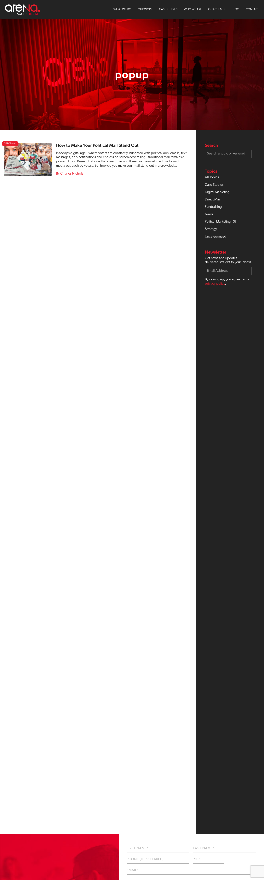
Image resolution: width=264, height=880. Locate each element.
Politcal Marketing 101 (220, 222)
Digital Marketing (217, 192)
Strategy (211, 229)
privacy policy (215, 284)
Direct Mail (213, 199)
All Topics (212, 177)
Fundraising (213, 207)
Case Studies (214, 185)
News (209, 214)
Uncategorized (215, 236)
